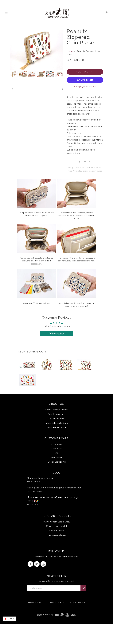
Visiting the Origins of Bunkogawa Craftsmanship (54, 489)
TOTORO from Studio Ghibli (56, 522)
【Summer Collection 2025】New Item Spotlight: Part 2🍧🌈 (53, 500)
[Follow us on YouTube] (43, 564)
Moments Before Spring (40, 479)
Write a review (56, 333)
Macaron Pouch (56, 530)
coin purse (72, 167)
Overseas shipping (57, 462)
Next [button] (62, 89)
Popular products (56, 414)
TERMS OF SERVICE (56, 602)
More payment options (85, 86)
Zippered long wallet (56, 526)
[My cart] (107, 13)
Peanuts (89, 167)
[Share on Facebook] (80, 161)
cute (82, 167)
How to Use (56, 457)
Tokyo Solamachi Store (56, 423)
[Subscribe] (83, 588)
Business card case (56, 535)
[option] (36, 50)
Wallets (77, 171)
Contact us (56, 448)
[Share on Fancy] (85, 161)
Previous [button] (12, 89)
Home (69, 51)
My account (56, 444)
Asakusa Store (57, 418)
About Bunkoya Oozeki (56, 409)
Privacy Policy (36, 602)
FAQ (57, 453)
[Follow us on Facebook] (30, 564)
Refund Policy (77, 602)
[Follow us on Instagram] (37, 564)
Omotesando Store (56, 427)
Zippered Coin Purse (92, 171)
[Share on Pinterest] (90, 161)
